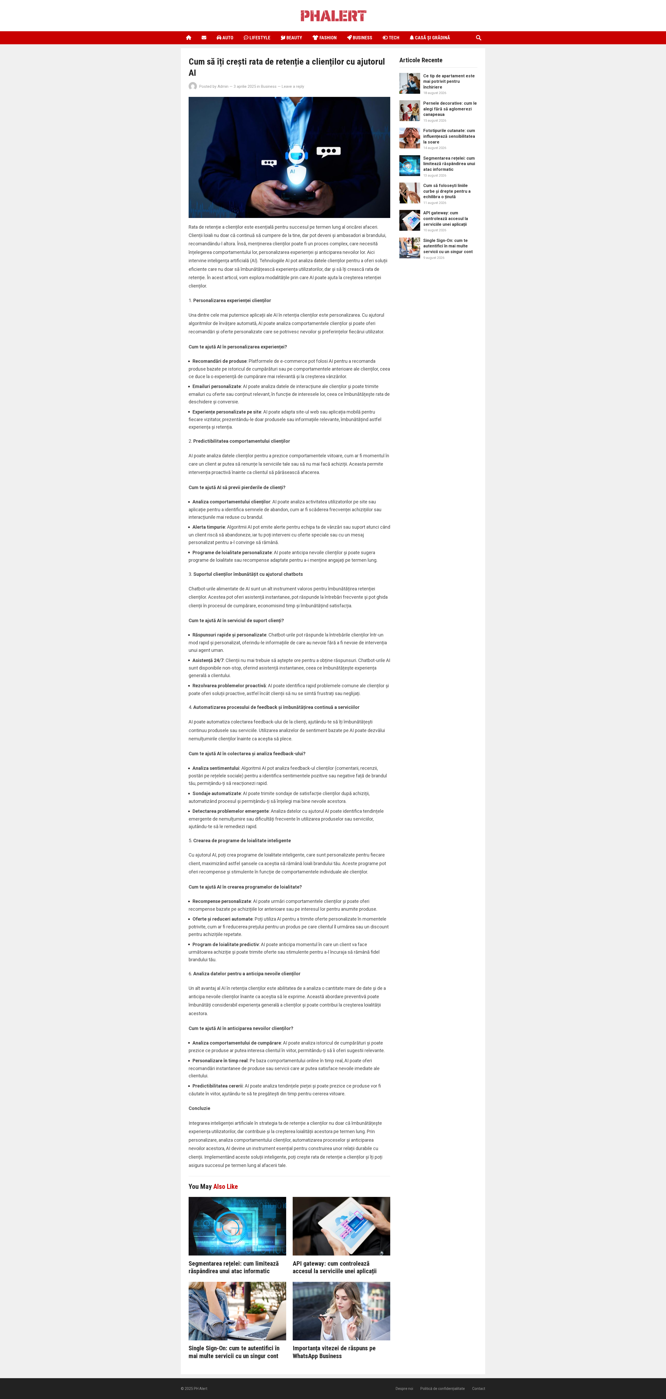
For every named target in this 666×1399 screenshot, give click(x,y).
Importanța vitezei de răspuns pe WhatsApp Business (334, 1352)
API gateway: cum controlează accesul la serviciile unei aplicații (335, 1267)
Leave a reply (293, 86)
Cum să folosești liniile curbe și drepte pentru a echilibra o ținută (447, 191)
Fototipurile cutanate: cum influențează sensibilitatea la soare (449, 136)
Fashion (327, 37)
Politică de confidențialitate (442, 1388)
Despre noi (404, 1388)
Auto (227, 37)
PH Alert (200, 1388)
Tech (393, 37)
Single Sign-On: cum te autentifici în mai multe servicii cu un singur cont (234, 1352)
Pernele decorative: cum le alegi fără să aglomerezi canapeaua (450, 109)
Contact (478, 1388)
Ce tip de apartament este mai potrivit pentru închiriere (449, 81)
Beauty (293, 37)
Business (362, 37)
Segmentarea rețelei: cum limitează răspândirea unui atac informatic (234, 1267)
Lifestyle (259, 37)
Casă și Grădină (432, 37)
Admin (222, 86)
